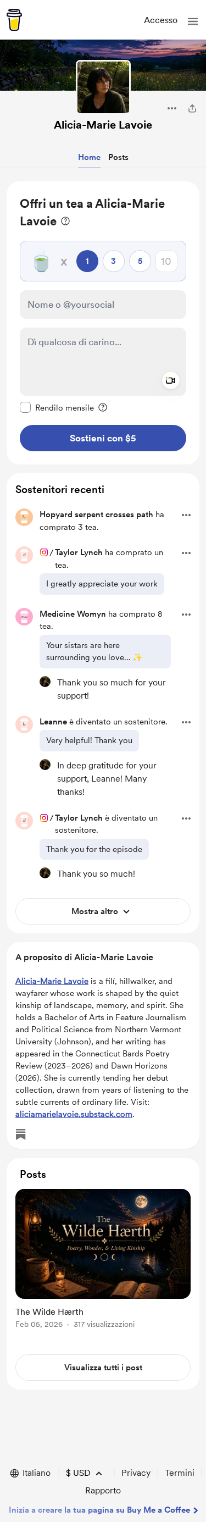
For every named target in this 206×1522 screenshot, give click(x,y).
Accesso (160, 20)
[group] (103, 1265)
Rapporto (103, 1490)
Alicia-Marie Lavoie (103, 124)
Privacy (136, 1473)
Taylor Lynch (79, 552)
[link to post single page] (103, 1260)
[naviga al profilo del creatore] (103, 87)
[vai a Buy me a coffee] (14, 20)
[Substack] (20, 1134)
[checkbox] (57, 407)
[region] (103, 322)
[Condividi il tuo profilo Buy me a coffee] (192, 108)
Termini (179, 1473)
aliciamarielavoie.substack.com (73, 1114)
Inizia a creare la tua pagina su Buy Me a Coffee (99, 1510)
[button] (192, 21)
